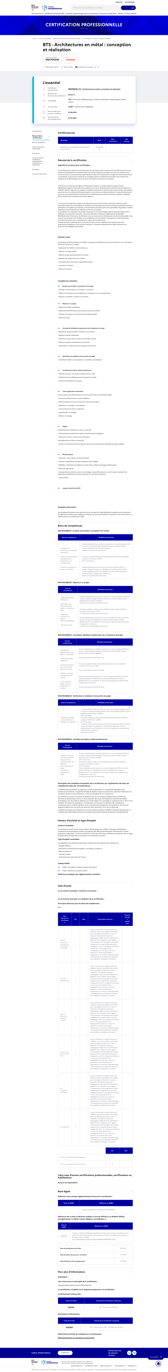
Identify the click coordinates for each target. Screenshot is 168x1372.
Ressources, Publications (108, 13)
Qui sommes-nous (37, 13)
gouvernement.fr (76, 1366)
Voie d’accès (64, 885)
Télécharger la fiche (51, 67)
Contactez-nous (132, 1369)
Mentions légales (123, 1369)
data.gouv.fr (131, 1366)
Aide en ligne (68, 67)
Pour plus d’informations (71, 1272)
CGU (116, 1369)
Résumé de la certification (72, 160)
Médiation (118, 2)
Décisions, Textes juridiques (127, 13)
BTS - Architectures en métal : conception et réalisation (94, 89)
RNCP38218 (69, 1327)
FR (95, 67)
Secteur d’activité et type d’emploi (77, 820)
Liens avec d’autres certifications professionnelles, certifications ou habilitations (95, 1176)
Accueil (34, 38)
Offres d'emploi (35, 1369)
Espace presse (44, 1369)
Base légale (64, 1191)
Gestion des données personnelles (66, 1369)
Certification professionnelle (54, 13)
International (130, 2)
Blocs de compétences (70, 525)
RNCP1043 (71, 1307)
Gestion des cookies (82, 1369)
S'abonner (65, 1352)
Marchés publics (53, 1369)
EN (98, 67)
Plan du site (91, 1369)
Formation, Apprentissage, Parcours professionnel (82, 13)
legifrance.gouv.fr (105, 1366)
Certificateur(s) (66, 132)
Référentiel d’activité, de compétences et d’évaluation (76, 1338)
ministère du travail (91, 1366)
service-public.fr (119, 1366)
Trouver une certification (44, 38)
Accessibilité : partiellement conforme (104, 1369)
